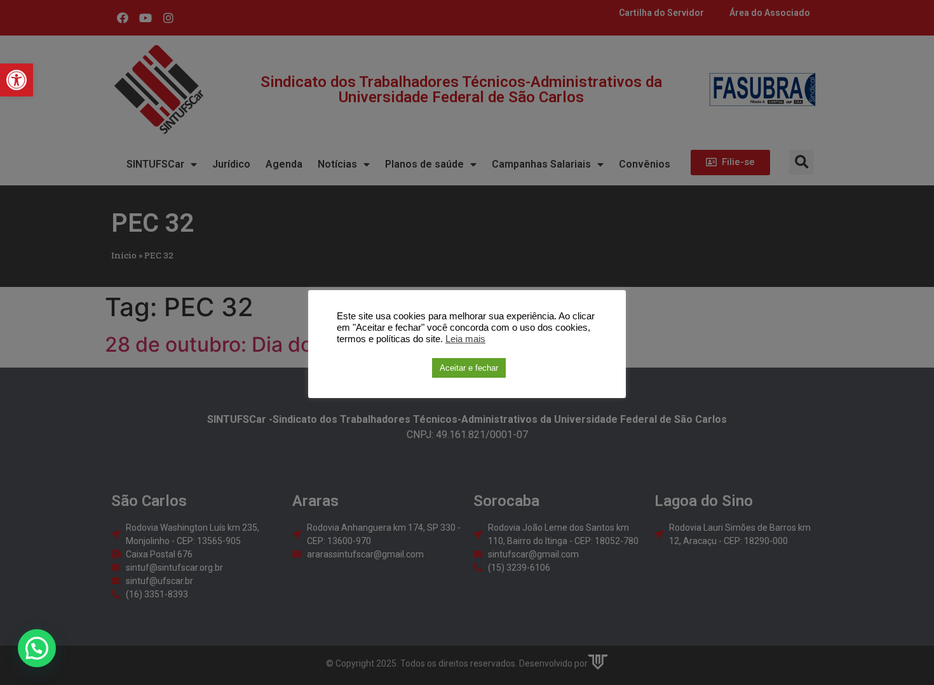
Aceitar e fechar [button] (469, 368)
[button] (16, 79)
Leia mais (465, 339)
